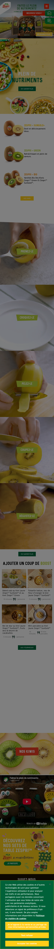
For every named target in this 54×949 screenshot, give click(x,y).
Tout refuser (27, 935)
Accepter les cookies (27, 943)
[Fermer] (50, 884)
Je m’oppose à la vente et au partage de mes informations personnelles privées (26, 925)
